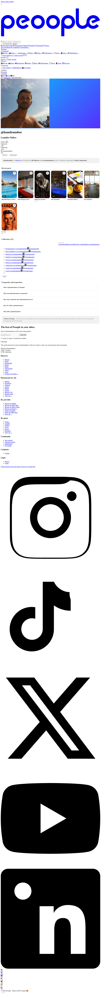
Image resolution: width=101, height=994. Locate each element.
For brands (26, 68)
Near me (66, 63)
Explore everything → (12, 374)
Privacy (7, 461)
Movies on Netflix (10, 403)
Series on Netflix (10, 411)
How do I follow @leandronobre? (50, 306)
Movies (5, 45)
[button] (50, 145)
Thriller (7, 425)
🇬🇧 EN (7, 75)
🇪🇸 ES (3, 75)
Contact (4, 72)
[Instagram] (50, 567)
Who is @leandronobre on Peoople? (50, 287)
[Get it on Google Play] (28, 467)
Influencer (7, 77)
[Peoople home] (50, 40)
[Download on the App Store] (10, 467)
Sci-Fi (6, 427)
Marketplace (73, 53)
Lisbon (7, 390)
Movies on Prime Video (12, 407)
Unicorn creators (10, 442)
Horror (7, 429)
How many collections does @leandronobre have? (50, 299)
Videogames (39, 45)
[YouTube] (50, 868)
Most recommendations (92, 244)
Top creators (6, 68)
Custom (60, 242)
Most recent (70, 244)
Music (26, 45)
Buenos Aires (9, 394)
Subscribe (23, 335)
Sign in (10, 55)
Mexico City (9, 392)
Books (32, 45)
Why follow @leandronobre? (50, 312)
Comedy (7, 424)
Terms (7, 463)
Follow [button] (3, 142)
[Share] (6, 142)
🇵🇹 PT (12, 75)
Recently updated (79, 244)
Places (47, 45)
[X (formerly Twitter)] (50, 767)
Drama (7, 422)
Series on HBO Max (11, 412)
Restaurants (18, 45)
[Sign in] (26, 55)
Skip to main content (7, 1)
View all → (8, 396)
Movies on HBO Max (11, 405)
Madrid (7, 381)
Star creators (8, 440)
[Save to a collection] (14, 173)
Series (11, 45)
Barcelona (8, 383)
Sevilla (7, 387)
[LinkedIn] (50, 968)
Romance (8, 431)
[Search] (24, 55)
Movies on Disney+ (11, 409)
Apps (64, 53)
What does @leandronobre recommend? (50, 293)
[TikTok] (50, 667)
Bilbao (7, 389)
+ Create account (18, 55)
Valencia (7, 385)
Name (65, 244)
